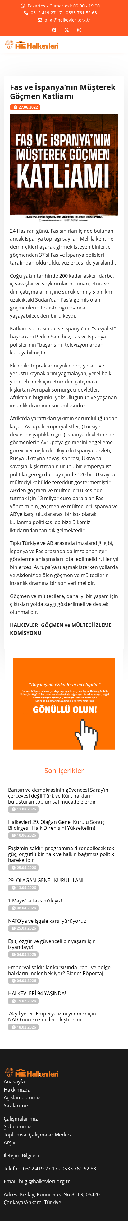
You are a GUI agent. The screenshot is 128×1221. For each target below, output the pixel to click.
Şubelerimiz (17, 1126)
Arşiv (9, 1142)
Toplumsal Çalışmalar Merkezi (38, 1134)
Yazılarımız (16, 1105)
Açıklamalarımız (22, 1097)
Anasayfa (14, 1081)
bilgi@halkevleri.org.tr (44, 1181)
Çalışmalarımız (21, 1118)
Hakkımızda (17, 1089)
